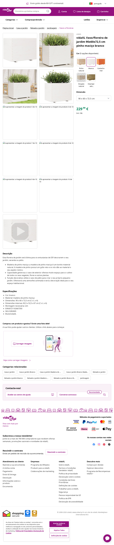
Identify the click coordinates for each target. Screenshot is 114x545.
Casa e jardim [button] (9, 372)
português (98, 4)
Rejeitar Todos (59, 530)
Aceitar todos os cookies (59, 524)
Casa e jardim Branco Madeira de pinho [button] (78, 372)
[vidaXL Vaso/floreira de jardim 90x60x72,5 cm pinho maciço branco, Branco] (20, 50)
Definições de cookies (68, 485)
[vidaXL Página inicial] (7, 10)
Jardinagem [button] (84, 378)
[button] (44, 3)
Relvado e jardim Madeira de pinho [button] (39, 378)
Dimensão (80, 92)
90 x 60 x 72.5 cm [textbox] (86, 98)
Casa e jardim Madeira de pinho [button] (51, 372)
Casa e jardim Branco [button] (27, 372)
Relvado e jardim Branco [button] (13, 378)
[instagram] (99, 444)
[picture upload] (53, 344)
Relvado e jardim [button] (99, 372)
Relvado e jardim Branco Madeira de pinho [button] (65, 378)
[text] (82, 109)
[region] (37, 530)
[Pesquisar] (48, 11)
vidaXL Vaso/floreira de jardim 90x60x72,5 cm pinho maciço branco (92, 41)
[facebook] (94, 444)
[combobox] (32, 11)
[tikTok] (109, 444)
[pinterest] (104, 444)
